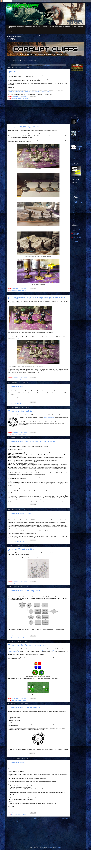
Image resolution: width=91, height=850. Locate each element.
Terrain (26, 98)
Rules (22, 290)
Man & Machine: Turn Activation (24, 707)
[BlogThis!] (31, 96)
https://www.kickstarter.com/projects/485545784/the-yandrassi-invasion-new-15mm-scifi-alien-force (29, 91)
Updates (12, 71)
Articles (14, 60)
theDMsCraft (76, 227)
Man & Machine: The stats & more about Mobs (31, 441)
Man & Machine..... (16, 386)
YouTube (19, 60)
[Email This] (30, 96)
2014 (74, 221)
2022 (74, 207)
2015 (74, 219)
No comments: (24, 96)
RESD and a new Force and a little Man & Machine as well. (38, 297)
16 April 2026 (75, 234)
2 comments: (23, 753)
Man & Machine (16, 762)
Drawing (13, 583)
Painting (19, 98)
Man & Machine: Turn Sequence (24, 590)
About (24, 60)
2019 (74, 212)
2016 (74, 217)
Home (9, 60)
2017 (74, 216)
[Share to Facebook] (34, 96)
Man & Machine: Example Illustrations (27, 645)
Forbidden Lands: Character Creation (79, 133)
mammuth (50, 847)
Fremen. (17, 338)
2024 (74, 199)
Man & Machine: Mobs (19, 513)
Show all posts (47, 65)
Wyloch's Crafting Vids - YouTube (77, 245)
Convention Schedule (32, 60)
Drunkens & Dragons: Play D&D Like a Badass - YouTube (78, 241)
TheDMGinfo (76, 233)
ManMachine (14, 98)
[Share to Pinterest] (35, 96)
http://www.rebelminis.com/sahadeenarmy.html (18, 334)
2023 (74, 205)
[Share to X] (32, 96)
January (76, 201)
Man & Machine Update (20, 411)
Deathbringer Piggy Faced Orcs (76, 230)
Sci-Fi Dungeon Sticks (78, 202)
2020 (74, 210)
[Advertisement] (38, 111)
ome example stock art (49, 417)
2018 (74, 214)
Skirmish (24, 434)
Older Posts (65, 818)
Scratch (22, 98)
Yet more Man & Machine (21, 549)
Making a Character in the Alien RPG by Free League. (80, 147)
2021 (74, 208)
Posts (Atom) (16, 821)
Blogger (59, 847)
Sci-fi (25, 290)
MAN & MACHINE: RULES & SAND (24, 126)
